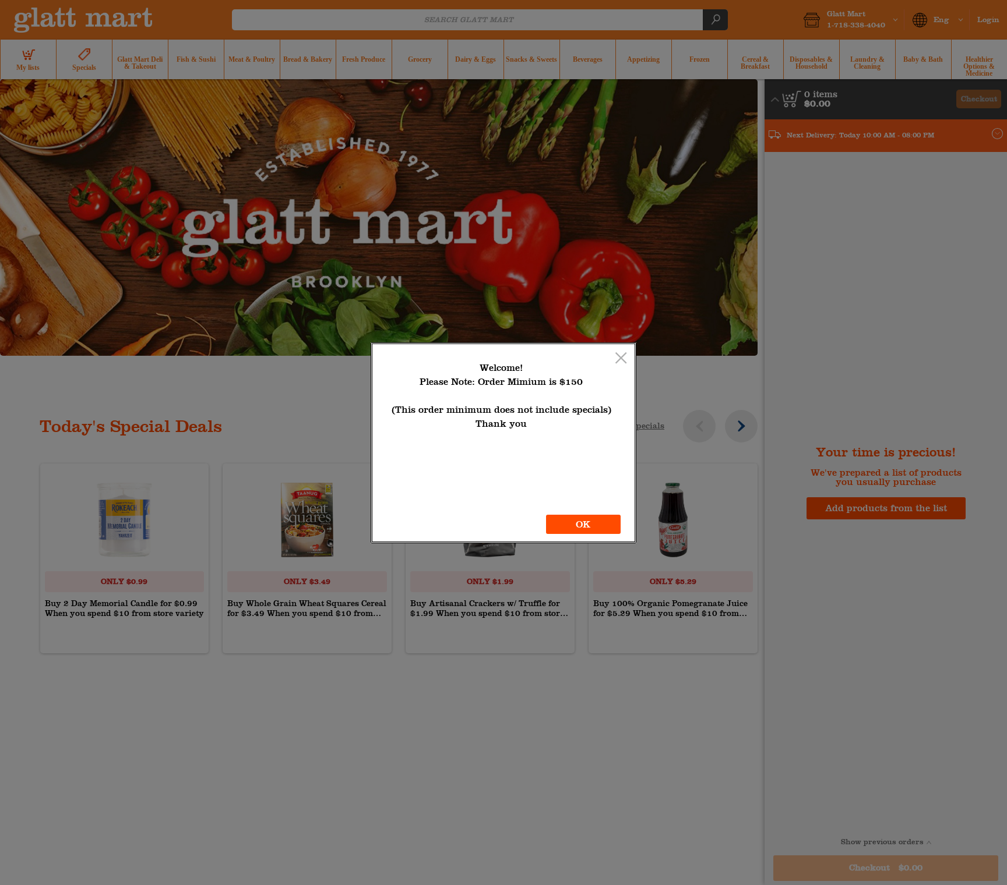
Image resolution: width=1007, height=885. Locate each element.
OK (583, 524)
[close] (621, 359)
